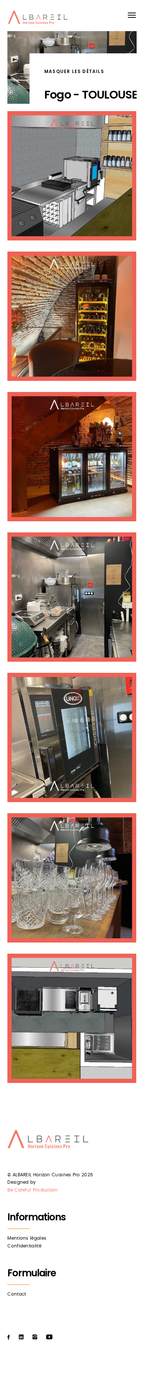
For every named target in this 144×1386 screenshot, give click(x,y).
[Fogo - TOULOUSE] (71, 175)
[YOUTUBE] (49, 1337)
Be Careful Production (32, 1190)
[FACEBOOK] (8, 1337)
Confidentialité (24, 1246)
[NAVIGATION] (131, 15)
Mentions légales (26, 1238)
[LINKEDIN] (21, 1337)
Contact (16, 1294)
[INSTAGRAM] (34, 1337)
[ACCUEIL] (39, 19)
